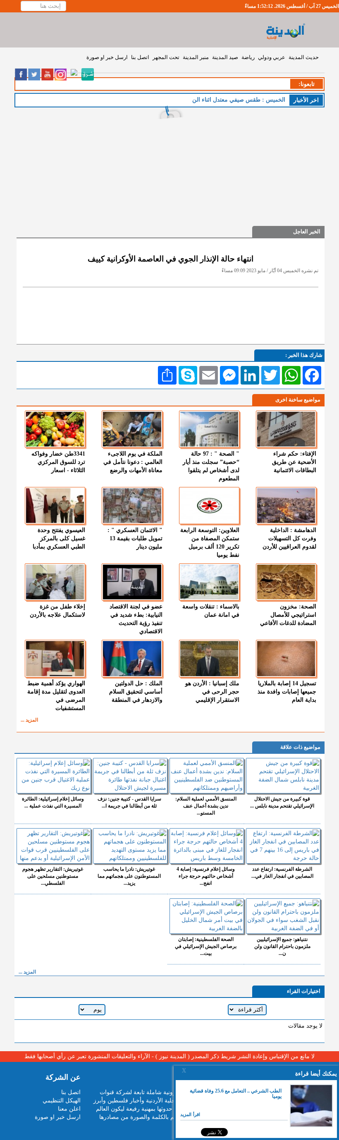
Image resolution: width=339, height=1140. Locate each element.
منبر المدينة (196, 57)
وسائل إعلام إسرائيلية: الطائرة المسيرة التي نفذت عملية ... (53, 802)
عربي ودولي (271, 57)
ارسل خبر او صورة (107, 57)
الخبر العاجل (306, 231)
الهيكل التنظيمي (62, 1100)
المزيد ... (29, 720)
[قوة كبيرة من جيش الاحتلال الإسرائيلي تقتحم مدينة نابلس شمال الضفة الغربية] (283, 775)
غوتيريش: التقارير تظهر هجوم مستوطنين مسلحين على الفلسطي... (52, 876)
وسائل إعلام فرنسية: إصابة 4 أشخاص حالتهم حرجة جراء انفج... (206, 876)
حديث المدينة (304, 57)
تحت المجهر (166, 57)
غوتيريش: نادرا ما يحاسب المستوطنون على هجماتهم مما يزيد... (129, 876)
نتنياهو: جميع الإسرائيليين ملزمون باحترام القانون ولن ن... (282, 946)
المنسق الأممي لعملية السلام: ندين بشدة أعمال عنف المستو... (205, 806)
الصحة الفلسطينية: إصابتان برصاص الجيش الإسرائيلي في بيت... (205, 946)
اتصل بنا (140, 57)
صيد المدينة (225, 57)
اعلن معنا (69, 1109)
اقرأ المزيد (190, 1114)
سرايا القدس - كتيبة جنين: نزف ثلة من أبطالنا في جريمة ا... (129, 802)
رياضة (248, 57)
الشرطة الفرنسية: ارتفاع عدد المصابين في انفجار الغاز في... (282, 872)
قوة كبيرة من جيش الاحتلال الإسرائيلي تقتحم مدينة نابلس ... (282, 802)
